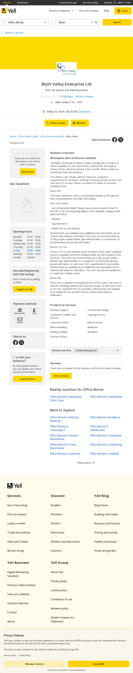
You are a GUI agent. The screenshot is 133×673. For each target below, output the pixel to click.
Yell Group (59, 562)
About (11, 621)
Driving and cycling (105, 532)
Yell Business (22, 2)
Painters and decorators (65, 541)
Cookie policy (59, 590)
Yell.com (7, 2)
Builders (56, 505)
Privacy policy (59, 581)
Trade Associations (18, 532)
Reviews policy (59, 608)
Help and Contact (17, 541)
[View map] (27, 205)
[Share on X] (120, 139)
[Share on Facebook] (114, 139)
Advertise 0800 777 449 (117, 2)
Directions (85, 111)
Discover (58, 496)
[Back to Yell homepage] (9, 10)
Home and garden (105, 550)
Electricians (57, 532)
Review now (27, 171)
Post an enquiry (16, 514)
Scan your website (18, 594)
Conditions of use (61, 599)
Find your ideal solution (21, 585)
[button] (45, 22)
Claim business (27, 378)
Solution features (18, 603)
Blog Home (101, 505)
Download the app (68, 2)
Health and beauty (105, 541)
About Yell (57, 572)
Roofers (55, 523)
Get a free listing (90, 2)
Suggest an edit (24, 289)
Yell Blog (101, 496)
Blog (106, 10)
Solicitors (56, 550)
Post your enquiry (89, 10)
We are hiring (15, 550)
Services (14, 496)
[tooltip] (96, 22)
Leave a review (16, 523)
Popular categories (59, 10)
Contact (12, 612)
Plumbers (56, 514)
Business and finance (107, 523)
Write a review (84, 96)
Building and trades (106, 514)
